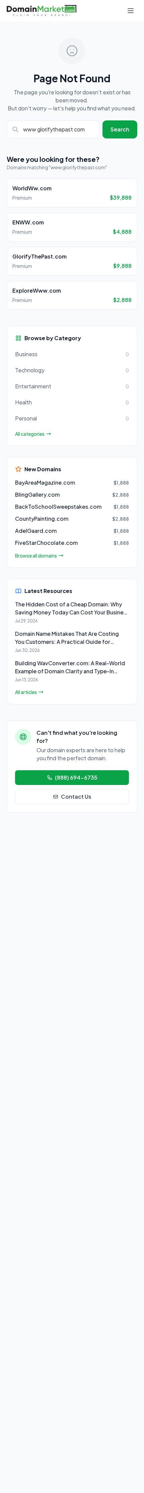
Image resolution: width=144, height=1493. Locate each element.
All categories (30, 434)
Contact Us (76, 796)
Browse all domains (36, 556)
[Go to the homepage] (41, 10)
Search (120, 129)
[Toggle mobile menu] (130, 10)
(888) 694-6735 (76, 777)
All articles (26, 692)
